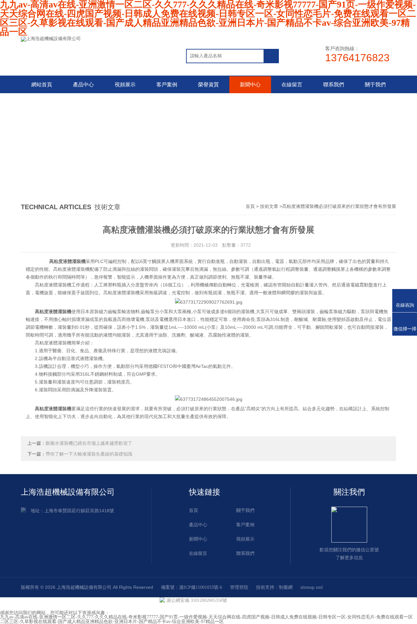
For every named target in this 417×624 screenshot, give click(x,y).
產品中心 (83, 84)
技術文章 (269, 206)
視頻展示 (125, 84)
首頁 (250, 206)
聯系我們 (333, 84)
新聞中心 (250, 84)
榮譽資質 (208, 84)
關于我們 (375, 84)
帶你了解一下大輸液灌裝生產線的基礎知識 (89, 454)
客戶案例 (166, 84)
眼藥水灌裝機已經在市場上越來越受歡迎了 (89, 443)
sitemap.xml (311, 587)
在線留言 (291, 84)
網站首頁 (41, 84)
